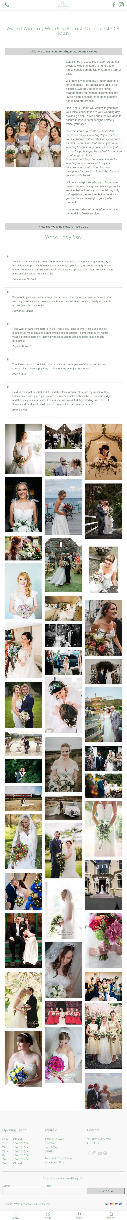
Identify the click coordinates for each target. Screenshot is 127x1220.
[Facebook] (114, 5)
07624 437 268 (101, 1139)
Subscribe (106, 1191)
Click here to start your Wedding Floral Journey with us (63, 51)
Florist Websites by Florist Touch (27, 1204)
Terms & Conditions (58, 1158)
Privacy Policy (54, 1162)
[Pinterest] (105, 1153)
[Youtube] (100, 1153)
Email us (93, 1143)
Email (48, 1185)
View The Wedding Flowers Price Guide (63, 226)
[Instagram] (121, 5)
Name (6, 1185)
